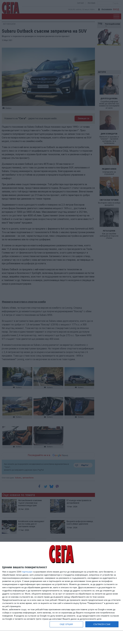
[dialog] (61, 586)
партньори (27, 572)
